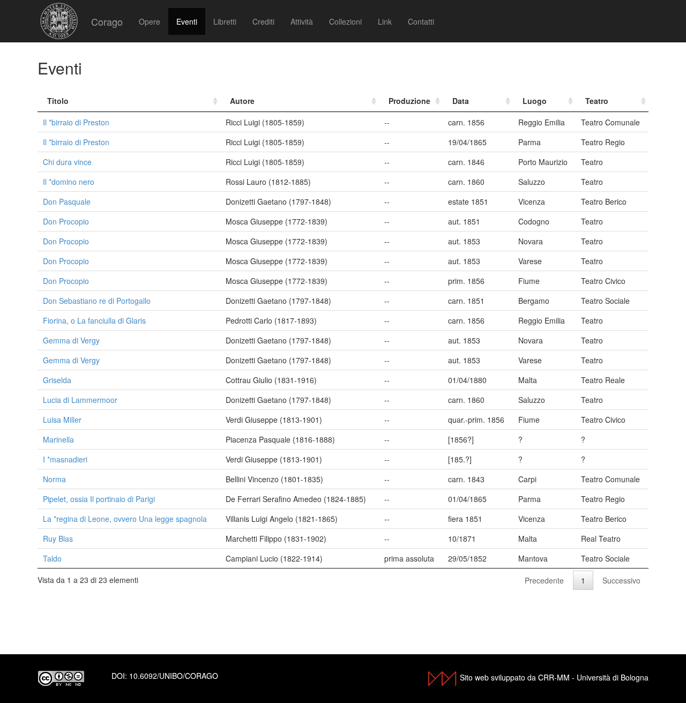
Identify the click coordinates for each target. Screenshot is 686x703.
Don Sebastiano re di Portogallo (97, 300)
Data (460, 100)
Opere (149, 21)
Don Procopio (66, 221)
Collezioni (345, 21)
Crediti (263, 21)
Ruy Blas (58, 538)
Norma (54, 479)
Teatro (596, 100)
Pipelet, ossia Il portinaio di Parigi (99, 498)
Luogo (535, 100)
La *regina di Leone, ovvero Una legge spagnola (125, 518)
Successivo (621, 580)
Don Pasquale (67, 201)
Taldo (52, 558)
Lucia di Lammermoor (80, 399)
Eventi (186, 21)
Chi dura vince (67, 161)
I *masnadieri (65, 459)
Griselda (57, 380)
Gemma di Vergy (71, 340)
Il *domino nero (68, 181)
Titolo (58, 100)
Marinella (58, 439)
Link (385, 21)
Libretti (224, 21)
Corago (107, 21)
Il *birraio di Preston (76, 122)
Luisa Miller (62, 419)
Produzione (409, 100)
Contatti (421, 21)
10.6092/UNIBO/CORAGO (173, 675)
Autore (242, 100)
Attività (301, 21)
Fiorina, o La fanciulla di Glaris (94, 320)
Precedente (544, 580)
